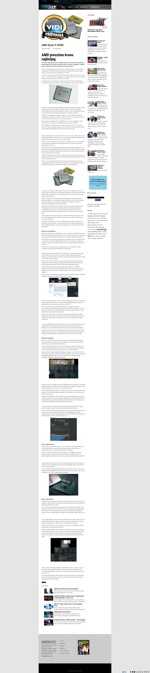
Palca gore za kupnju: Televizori (101, 85)
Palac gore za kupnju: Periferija (101, 102)
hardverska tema (91, 218)
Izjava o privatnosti (64, 650)
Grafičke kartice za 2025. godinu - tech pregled (69, 620)
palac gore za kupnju (92, 225)
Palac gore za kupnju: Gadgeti (101, 151)
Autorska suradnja (64, 653)
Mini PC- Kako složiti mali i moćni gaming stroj (68, 604)
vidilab (103, 236)
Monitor (93, 222)
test (89, 236)
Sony (96, 233)
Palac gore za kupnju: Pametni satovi (101, 117)
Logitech (99, 220)
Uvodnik (98, 236)
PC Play (80, 1)
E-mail (88, 195)
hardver (103, 216)
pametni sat (100, 225)
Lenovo (93, 220)
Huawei (98, 218)
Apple (98, 213)
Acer (89, 213)
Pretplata (62, 646)
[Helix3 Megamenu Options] (107, 7)
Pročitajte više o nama (47, 656)
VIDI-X (85, 1)
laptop (89, 220)
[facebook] (42, 1)
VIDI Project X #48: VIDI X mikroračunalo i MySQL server (95, 30)
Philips (97, 227)
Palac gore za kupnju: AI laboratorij (100, 167)
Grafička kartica (96, 216)
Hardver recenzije (95, 7)
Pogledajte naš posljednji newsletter (63, 3)
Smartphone (91, 234)
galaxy (106, 213)
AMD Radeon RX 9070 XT (62, 612)
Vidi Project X (84, 7)
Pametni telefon (91, 227)
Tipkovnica (93, 236)
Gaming (90, 216)
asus (101, 213)
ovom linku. (97, 206)
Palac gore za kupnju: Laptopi (101, 133)
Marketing (62, 648)
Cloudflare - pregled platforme (102, 58)
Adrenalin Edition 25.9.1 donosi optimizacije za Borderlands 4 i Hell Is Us (69, 597)
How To (70, 7)
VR (91, 238)
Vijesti (104, 7)
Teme (77, 7)
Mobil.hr (67, 1)
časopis (94, 238)
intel (102, 218)
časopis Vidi (100, 238)
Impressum (63, 643)
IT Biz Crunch (92, 1)
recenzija (102, 229)
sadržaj (89, 231)
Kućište (105, 218)
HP (96, 218)
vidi (101, 236)
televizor (104, 233)
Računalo (94, 229)
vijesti (89, 238)
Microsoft (103, 220)
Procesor (90, 229)
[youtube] (46, 1)
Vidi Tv (64, 7)
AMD (91, 213)
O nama (62, 641)
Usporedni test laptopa (101, 41)
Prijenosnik (101, 227)
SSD (98, 233)
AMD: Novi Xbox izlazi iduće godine (66, 589)
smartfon (104, 231)
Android (95, 213)
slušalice (100, 231)
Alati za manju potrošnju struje (101, 69)
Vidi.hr (61, 1)
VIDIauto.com (73, 1)
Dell (103, 213)
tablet (101, 233)
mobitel (89, 222)
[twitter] (44, 1)
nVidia (97, 222)
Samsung (94, 231)
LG (95, 220)
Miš (106, 220)
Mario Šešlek (47, 48)
